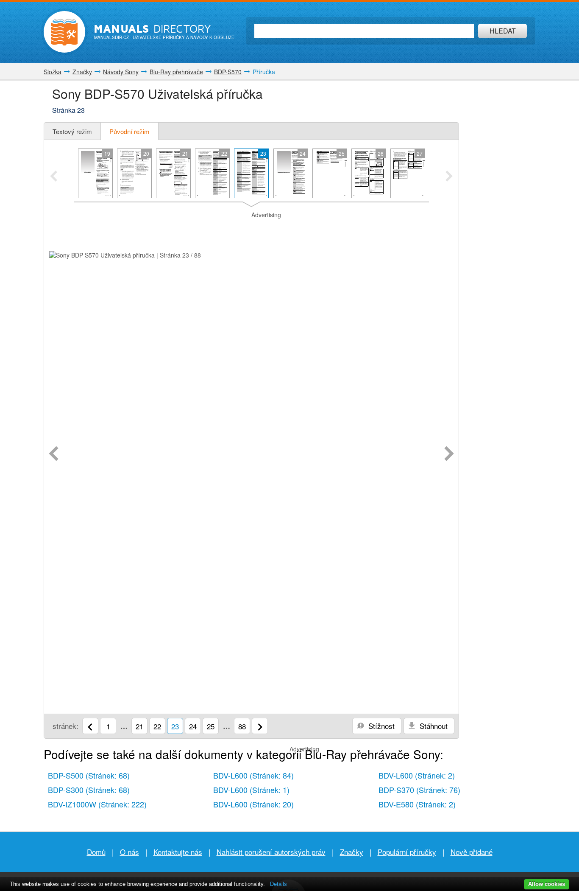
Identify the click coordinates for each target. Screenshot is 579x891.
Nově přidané (472, 851)
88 (242, 726)
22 (157, 726)
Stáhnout (433, 725)
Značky (351, 851)
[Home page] (64, 31)
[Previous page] (53, 454)
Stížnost (380, 725)
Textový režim (72, 131)
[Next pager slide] (449, 177)
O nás (129, 851)
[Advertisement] (251, 230)
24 (193, 726)
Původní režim (129, 131)
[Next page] (449, 454)
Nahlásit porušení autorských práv (271, 851)
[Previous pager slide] (53, 177)
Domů (96, 851)
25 (210, 726)
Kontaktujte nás (177, 851)
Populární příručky (407, 851)
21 (139, 726)
